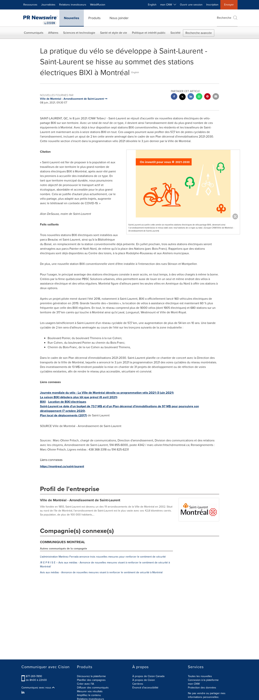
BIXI (43, 402)
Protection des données (202, 688)
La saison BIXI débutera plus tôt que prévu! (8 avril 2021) (78, 397)
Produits (94, 18)
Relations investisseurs (72, 5)
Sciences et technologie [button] (79, 33)
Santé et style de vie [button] (113, 33)
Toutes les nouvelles (200, 676)
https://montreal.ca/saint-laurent (62, 466)
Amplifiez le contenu (89, 695)
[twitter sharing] (182, 97)
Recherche (224, 18)
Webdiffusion (97, 5)
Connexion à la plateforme (203, 680)
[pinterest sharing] (207, 97)
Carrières (137, 684)
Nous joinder (119, 18)
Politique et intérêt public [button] (149, 33)
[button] (183, 183)
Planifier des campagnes (91, 680)
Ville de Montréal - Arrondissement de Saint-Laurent (80, 500)
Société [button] (175, 33)
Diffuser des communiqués (93, 688)
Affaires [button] (53, 33)
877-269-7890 (34, 676)
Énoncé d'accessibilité (145, 688)
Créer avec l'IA (85, 684)
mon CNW (194, 684)
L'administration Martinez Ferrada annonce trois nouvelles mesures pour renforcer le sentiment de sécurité (103, 557)
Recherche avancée (198, 33)
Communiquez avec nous (36, 688)
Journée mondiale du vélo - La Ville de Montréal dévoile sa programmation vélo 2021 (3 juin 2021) (107, 392)
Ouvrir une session (191, 5)
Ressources (30, 5)
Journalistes (48, 5)
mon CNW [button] (166, 5)
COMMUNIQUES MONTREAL (62, 542)
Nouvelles (71, 18)
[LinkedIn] (23, 692)
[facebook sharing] (174, 97)
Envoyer (229, 5)
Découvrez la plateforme (91, 676)
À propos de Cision (143, 680)
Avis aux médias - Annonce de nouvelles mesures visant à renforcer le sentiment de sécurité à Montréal (101, 572)
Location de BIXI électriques (67, 402)
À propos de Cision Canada (148, 676)
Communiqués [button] (33, 33)
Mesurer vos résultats (90, 691)
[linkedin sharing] (191, 97)
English (152, 5)
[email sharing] (216, 97)
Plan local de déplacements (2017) (63, 415)
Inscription (212, 5)
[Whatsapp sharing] (199, 97)
